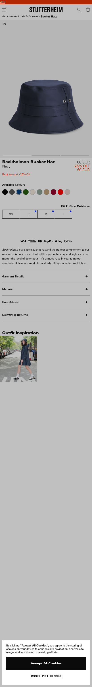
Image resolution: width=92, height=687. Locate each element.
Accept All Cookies (46, 663)
